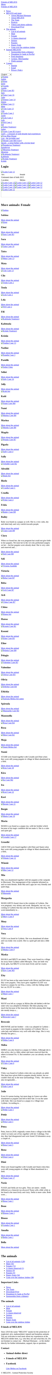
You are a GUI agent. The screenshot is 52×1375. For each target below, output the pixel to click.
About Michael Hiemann (21, 15)
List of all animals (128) (15, 1261)
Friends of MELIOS (9, 2)
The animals (11, 29)
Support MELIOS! (13, 50)
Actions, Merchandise (20, 59)
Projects (14, 22)
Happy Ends (16, 45)
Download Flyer (17, 27)
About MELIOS (17, 18)
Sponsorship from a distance (22, 52)
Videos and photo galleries (21, 25)
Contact (9, 63)
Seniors (14, 40)
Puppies (14, 43)
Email (13, 68)
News (8, 11)
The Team (15, 20)
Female (14, 36)
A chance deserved (18, 38)
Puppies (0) (10, 1273)
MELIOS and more (14, 13)
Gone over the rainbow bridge (23, 47)
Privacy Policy (17, 70)
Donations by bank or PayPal (22, 54)
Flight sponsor (16, 61)
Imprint (14, 66)
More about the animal (10, 220)
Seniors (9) (10, 1271)
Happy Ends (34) (13, 1275)
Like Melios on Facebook (16, 1368)
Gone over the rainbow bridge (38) (20, 1277)
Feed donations (17, 56)
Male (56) (10, 1264)
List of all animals (18, 31)
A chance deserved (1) (15, 1268)
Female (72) (11, 1266)
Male (13, 34)
